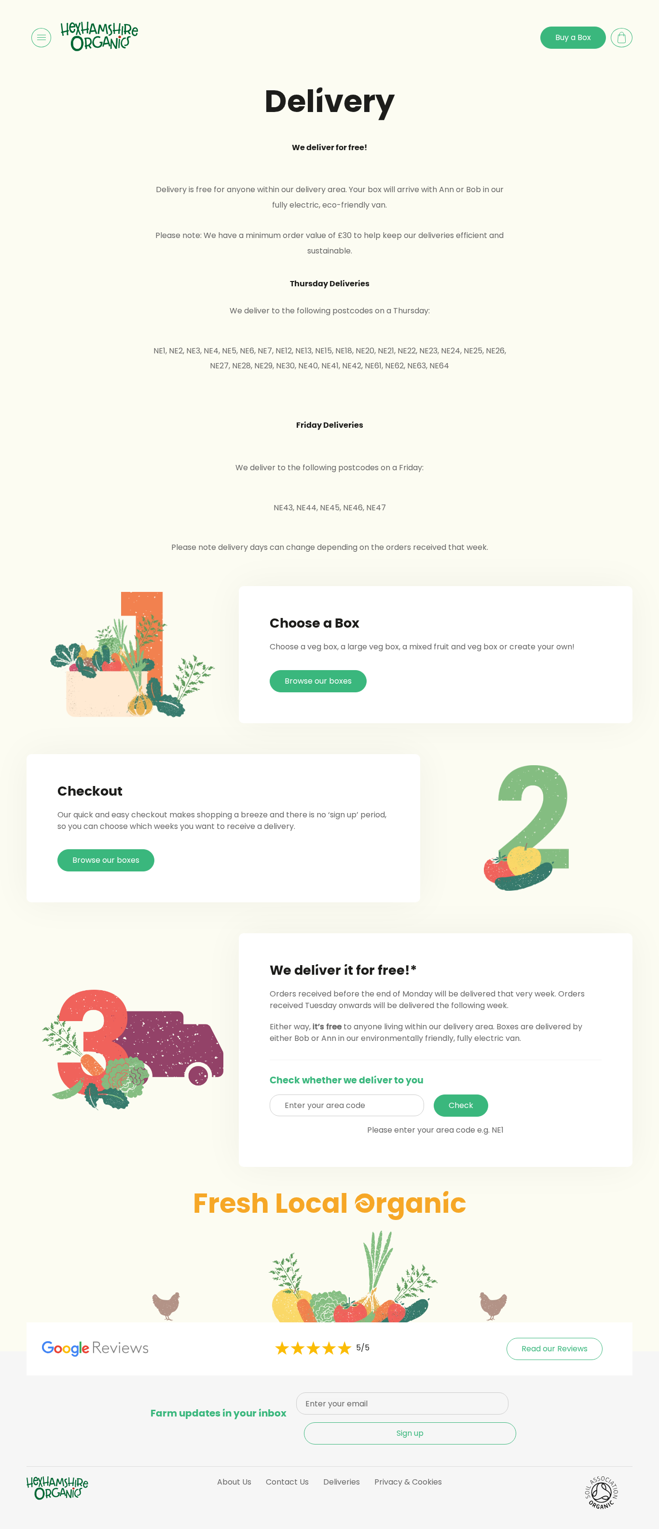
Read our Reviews (555, 1348)
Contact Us (287, 1481)
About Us (234, 1481)
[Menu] (41, 37)
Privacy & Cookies (408, 1481)
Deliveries (341, 1481)
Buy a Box (573, 37)
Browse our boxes (318, 681)
